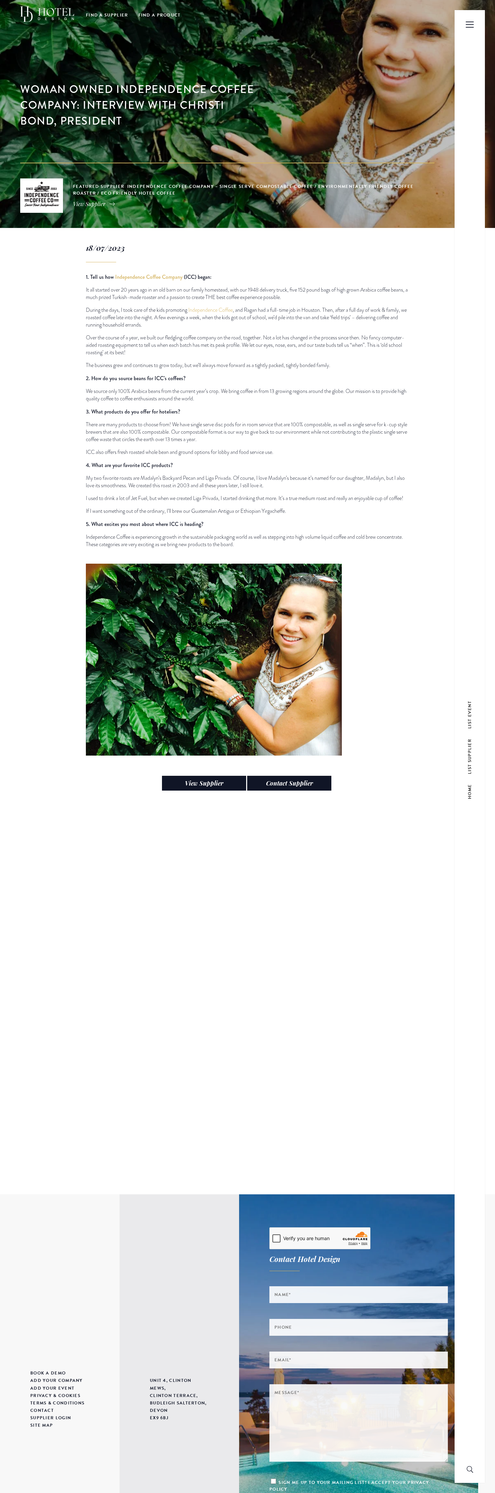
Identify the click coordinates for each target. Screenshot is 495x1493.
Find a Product (159, 15)
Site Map (41, 1425)
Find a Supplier (107, 15)
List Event (469, 715)
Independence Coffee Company (149, 277)
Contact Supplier (289, 783)
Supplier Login (50, 1418)
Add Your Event (52, 1388)
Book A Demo (48, 1373)
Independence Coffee (210, 310)
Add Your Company (56, 1380)
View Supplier (204, 783)
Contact (42, 1410)
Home (469, 791)
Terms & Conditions (57, 1403)
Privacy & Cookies (55, 1395)
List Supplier (469, 756)
